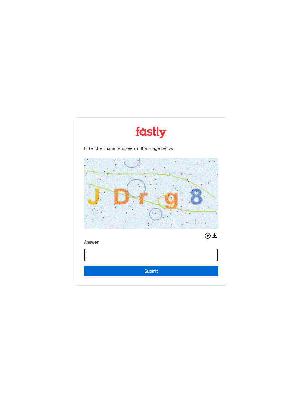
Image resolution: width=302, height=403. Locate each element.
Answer (91, 242)
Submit (151, 270)
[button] (207, 235)
